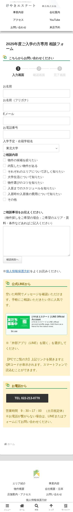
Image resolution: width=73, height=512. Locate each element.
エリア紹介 (19, 483)
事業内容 (54, 483)
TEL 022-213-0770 (27, 398)
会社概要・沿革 (54, 488)
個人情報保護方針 (18, 271)
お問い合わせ (54, 494)
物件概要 (19, 488)
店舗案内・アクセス (19, 494)
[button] (65, 466)
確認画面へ (12, 259)
